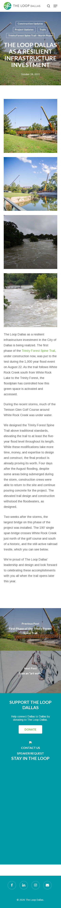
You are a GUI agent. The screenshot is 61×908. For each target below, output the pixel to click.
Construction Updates (30, 23)
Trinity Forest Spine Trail (38, 350)
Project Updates (24, 29)
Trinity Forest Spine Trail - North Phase (30, 35)
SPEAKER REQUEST (30, 753)
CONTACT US (30, 748)
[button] (55, 6)
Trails (42, 29)
